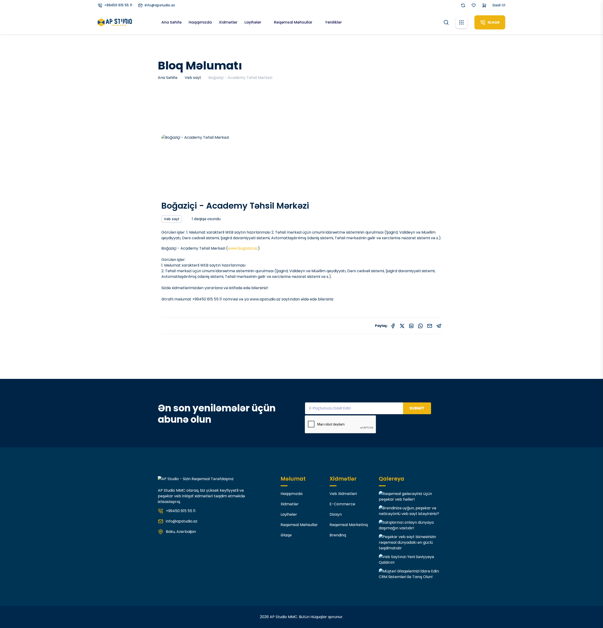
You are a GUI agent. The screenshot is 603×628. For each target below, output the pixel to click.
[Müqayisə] (463, 5)
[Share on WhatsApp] (420, 325)
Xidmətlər (228, 22)
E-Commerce (342, 504)
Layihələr (253, 22)
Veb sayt (193, 77)
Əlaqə (286, 535)
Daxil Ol (499, 5)
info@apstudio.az (160, 5)
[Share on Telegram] (439, 325)
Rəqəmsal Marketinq (349, 524)
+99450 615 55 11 (118, 5)
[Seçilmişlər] (473, 5)
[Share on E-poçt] (429, 325)
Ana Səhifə (171, 22)
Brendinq (338, 535)
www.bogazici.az (243, 248)
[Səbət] (484, 5)
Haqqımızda (200, 22)
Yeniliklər (333, 22)
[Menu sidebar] (461, 22)
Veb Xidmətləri (343, 493)
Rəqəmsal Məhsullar (293, 22)
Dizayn (336, 514)
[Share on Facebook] (393, 325)
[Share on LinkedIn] (411, 325)
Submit (416, 408)
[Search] (446, 22)
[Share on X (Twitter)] (402, 325)
